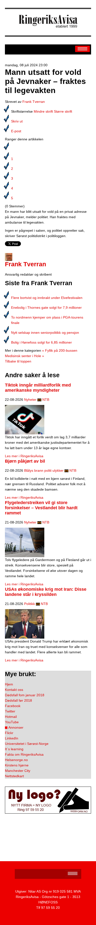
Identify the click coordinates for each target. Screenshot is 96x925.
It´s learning (14, 749)
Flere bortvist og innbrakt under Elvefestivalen (46, 298)
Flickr (9, 733)
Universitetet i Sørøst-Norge (26, 744)
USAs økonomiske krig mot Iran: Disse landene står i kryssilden (45, 592)
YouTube (12, 722)
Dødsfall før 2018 (18, 700)
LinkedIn (11, 738)
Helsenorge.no (16, 760)
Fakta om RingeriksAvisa (24, 754)
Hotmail (11, 717)
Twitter (10, 711)
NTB (45, 400)
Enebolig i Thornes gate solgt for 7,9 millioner (46, 307)
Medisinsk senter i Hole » (24, 356)
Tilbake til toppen (18, 361)
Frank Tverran (33, 102)
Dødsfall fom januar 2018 (24, 695)
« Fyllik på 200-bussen (59, 350)
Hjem (9, 684)
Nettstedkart (14, 776)
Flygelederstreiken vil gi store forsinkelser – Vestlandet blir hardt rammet (41, 507)
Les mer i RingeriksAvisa (24, 456)
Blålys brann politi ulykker (44, 470)
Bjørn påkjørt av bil (25, 461)
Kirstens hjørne (17, 765)
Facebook (12, 706)
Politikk (29, 604)
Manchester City (17, 771)
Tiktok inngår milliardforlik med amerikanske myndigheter (38, 388)
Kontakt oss (14, 690)
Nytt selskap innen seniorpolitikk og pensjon (45, 333)
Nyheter (30, 400)
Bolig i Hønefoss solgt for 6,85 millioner (41, 342)
